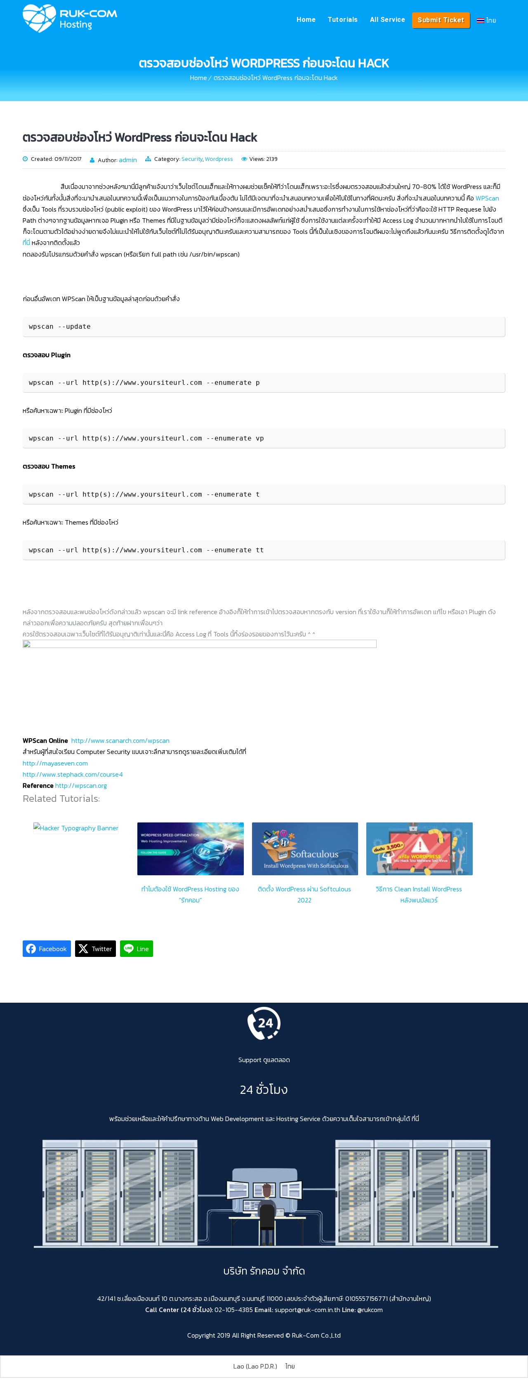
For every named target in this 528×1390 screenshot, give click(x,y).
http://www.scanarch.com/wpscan (120, 740)
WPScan (487, 198)
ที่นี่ (26, 242)
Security (192, 159)
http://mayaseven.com (55, 763)
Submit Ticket (440, 20)
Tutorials (343, 20)
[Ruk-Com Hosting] (70, 18)
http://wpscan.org (81, 785)
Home (306, 20)
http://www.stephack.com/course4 (73, 774)
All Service (387, 20)
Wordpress (219, 159)
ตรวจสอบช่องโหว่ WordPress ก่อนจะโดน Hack (276, 77)
